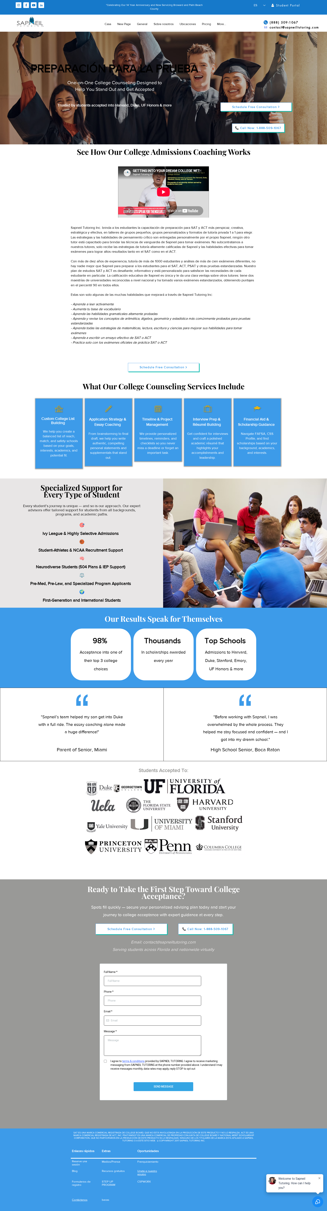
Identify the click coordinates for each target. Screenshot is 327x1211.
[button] (79, 1199)
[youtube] (34, 5)
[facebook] (26, 5)
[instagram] (18, 5)
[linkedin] (41, 5)
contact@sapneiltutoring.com (169, 942)
